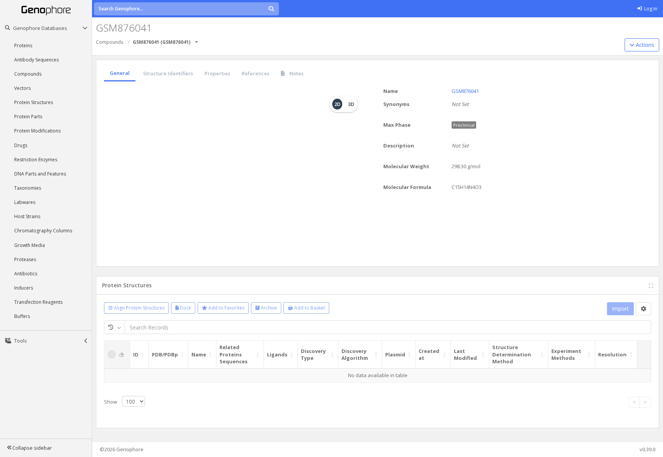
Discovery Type (313, 355)
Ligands (277, 354)
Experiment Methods (566, 355)
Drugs (20, 145)
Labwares (24, 202)
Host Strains (27, 216)
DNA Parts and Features (40, 174)
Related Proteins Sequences (233, 354)
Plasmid (395, 354)
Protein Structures (33, 102)
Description (398, 145)
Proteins (23, 45)
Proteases (25, 259)
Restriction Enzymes (35, 159)
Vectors (22, 88)
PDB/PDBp (165, 354)
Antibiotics (25, 273)
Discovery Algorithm (354, 355)
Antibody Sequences (36, 59)
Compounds (27, 74)
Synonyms (396, 104)
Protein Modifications (37, 130)
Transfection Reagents (38, 302)
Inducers (23, 288)
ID (136, 354)
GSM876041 (465, 91)
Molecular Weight (406, 166)
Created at (429, 355)
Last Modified (465, 355)
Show (111, 401)
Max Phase (397, 124)
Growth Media (29, 245)
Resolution (612, 354)
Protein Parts (28, 116)
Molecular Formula (407, 187)
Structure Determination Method (511, 354)
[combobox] (197, 39)
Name (390, 91)
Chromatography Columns (43, 230)
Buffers (22, 316)
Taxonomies (27, 188)
